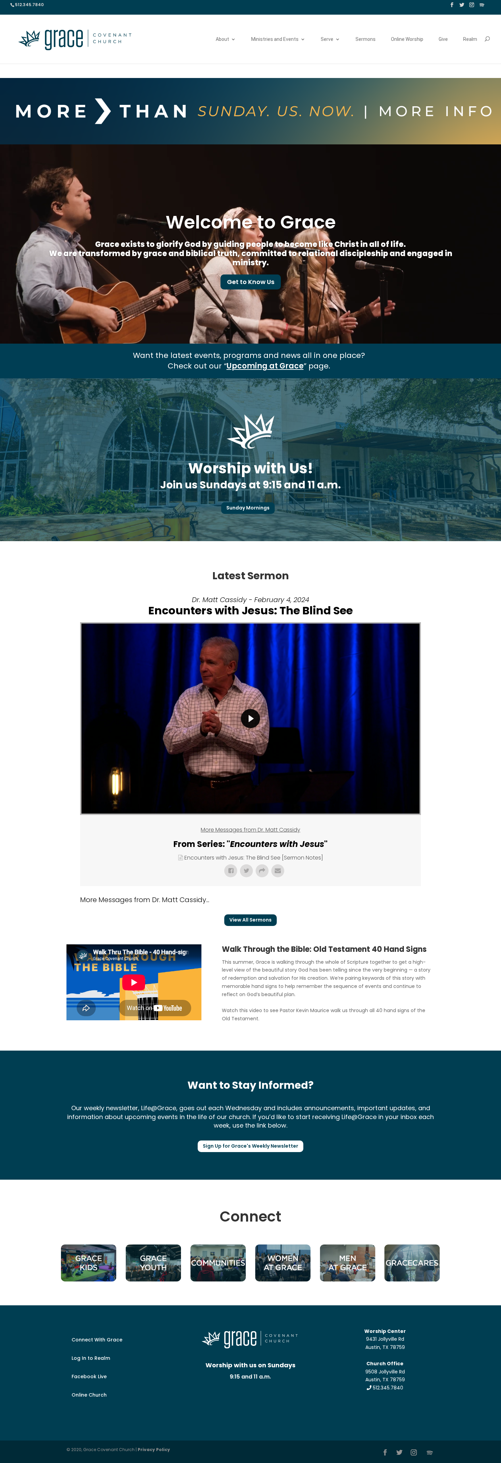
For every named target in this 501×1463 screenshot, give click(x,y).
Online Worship (407, 39)
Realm (470, 39)
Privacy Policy (154, 1449)
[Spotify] (482, 7)
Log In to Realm (91, 1358)
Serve (327, 39)
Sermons (365, 39)
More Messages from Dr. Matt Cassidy (250, 830)
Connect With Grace (97, 1339)
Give (443, 39)
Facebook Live (89, 1376)
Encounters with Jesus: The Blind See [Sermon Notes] (253, 858)
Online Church (89, 1394)
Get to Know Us (250, 282)
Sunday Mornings (248, 507)
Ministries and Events (275, 39)
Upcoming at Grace (265, 366)
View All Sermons (250, 919)
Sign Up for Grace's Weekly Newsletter (250, 1146)
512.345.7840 (387, 1387)
